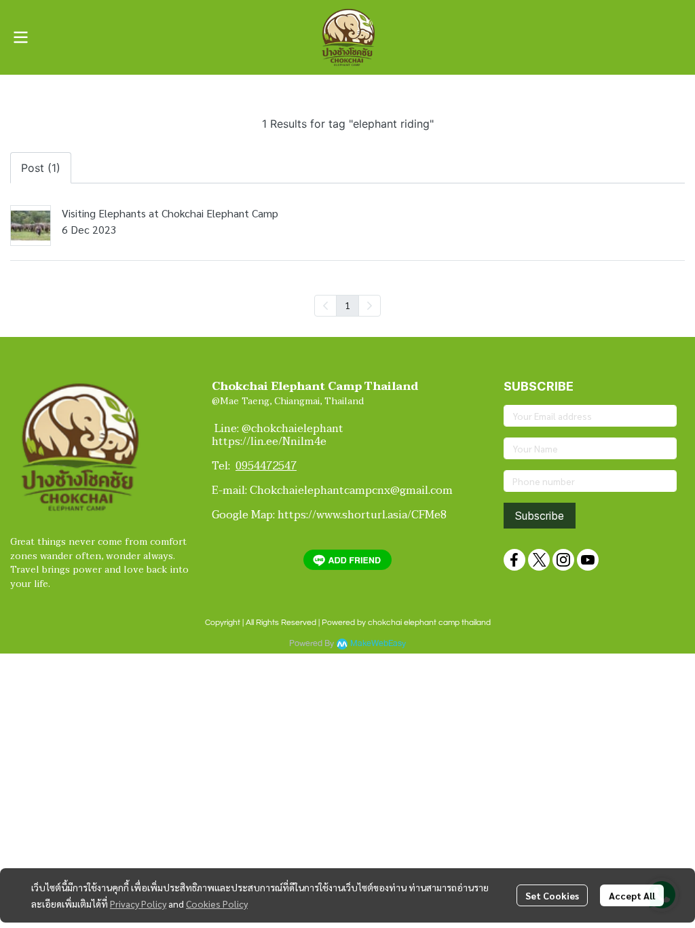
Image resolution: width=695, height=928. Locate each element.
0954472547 (266, 466)
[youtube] (588, 560)
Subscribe (539, 515)
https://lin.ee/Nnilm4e (269, 441)
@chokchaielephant (295, 428)
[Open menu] (20, 37)
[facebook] (514, 560)
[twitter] (539, 560)
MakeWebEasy (378, 644)
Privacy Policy (138, 903)
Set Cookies (552, 895)
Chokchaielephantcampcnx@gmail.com (351, 490)
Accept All (632, 895)
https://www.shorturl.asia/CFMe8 (362, 514)
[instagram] (563, 560)
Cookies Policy (217, 903)
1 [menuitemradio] (347, 305)
